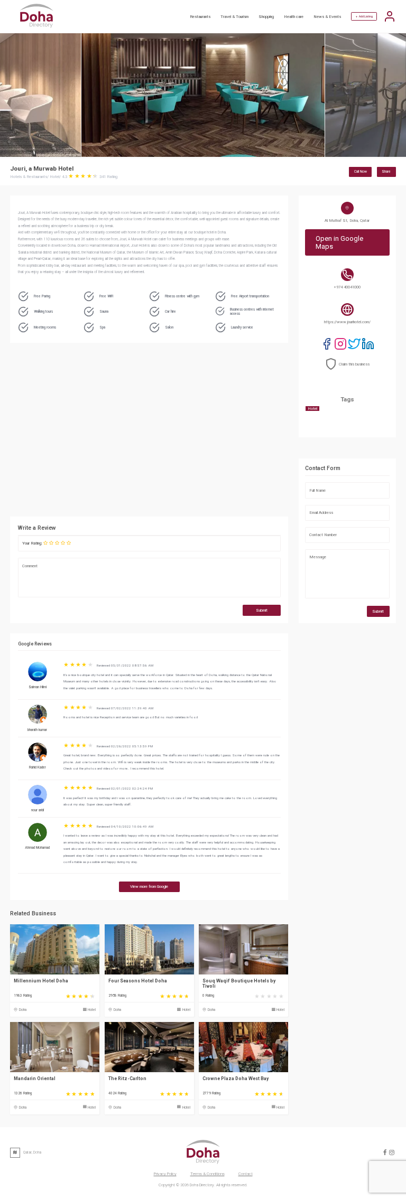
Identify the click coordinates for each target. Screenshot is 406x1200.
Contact (245, 1173)
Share (386, 172)
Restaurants (200, 16)
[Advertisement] (197, 433)
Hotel (92, 1010)
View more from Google (149, 886)
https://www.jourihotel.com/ (347, 322)
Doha (22, 1010)
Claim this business (354, 364)
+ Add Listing (364, 16)
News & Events (327, 16)
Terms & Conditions (207, 1173)
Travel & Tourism (234, 16)
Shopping (266, 16)
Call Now (360, 172)
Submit (261, 610)
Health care (293, 16)
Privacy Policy (165, 1173)
